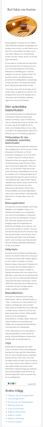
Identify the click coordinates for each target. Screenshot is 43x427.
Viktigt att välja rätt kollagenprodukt (20, 395)
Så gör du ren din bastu (16, 408)
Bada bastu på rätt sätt (15, 405)
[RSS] (15, 383)
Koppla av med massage (16, 418)
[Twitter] (11, 383)
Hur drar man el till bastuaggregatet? (20, 402)
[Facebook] (9, 383)
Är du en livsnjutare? (15, 422)
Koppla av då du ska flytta (17, 412)
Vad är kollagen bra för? (16, 398)
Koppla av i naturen (14, 415)
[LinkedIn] (13, 383)
